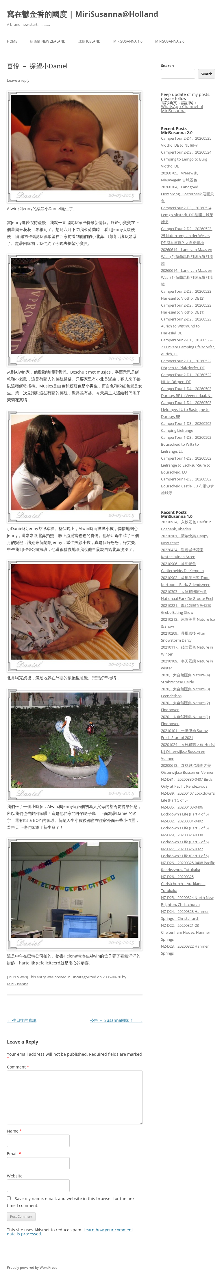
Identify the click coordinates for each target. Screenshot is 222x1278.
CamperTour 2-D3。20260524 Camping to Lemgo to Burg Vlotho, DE (186, 159)
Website (15, 1176)
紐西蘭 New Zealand (48, 41)
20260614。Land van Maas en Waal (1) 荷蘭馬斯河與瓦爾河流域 (187, 277)
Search (167, 65)
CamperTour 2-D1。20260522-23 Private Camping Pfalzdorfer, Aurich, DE (188, 346)
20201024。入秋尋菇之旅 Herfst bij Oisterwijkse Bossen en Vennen (188, 751)
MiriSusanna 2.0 (169, 41)
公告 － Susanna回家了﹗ (116, 1020)
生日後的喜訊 (21, 1020)
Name (14, 1131)
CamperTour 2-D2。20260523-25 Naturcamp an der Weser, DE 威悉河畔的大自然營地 (186, 235)
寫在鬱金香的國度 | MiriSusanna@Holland (82, 14)
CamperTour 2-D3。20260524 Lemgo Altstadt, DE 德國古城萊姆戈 (187, 214)
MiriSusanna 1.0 (128, 41)
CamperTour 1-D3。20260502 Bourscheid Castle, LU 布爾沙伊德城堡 (187, 486)
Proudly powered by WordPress (32, 1267)
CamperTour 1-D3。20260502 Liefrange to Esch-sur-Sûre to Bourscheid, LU (186, 465)
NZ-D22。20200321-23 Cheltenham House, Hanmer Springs (185, 932)
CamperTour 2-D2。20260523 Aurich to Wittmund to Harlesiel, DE (186, 326)
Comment (18, 1067)
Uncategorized (83, 977)
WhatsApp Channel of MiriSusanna (182, 108)
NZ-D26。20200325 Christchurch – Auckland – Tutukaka (183, 883)
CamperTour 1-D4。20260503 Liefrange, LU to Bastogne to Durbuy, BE (186, 409)
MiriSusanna (17, 983)
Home (12, 41)
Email (14, 1153)
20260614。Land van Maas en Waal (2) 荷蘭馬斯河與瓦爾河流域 (187, 256)
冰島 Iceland (89, 41)
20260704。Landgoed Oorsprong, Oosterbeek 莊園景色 (187, 193)
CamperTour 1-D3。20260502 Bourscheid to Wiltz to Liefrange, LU (186, 444)
